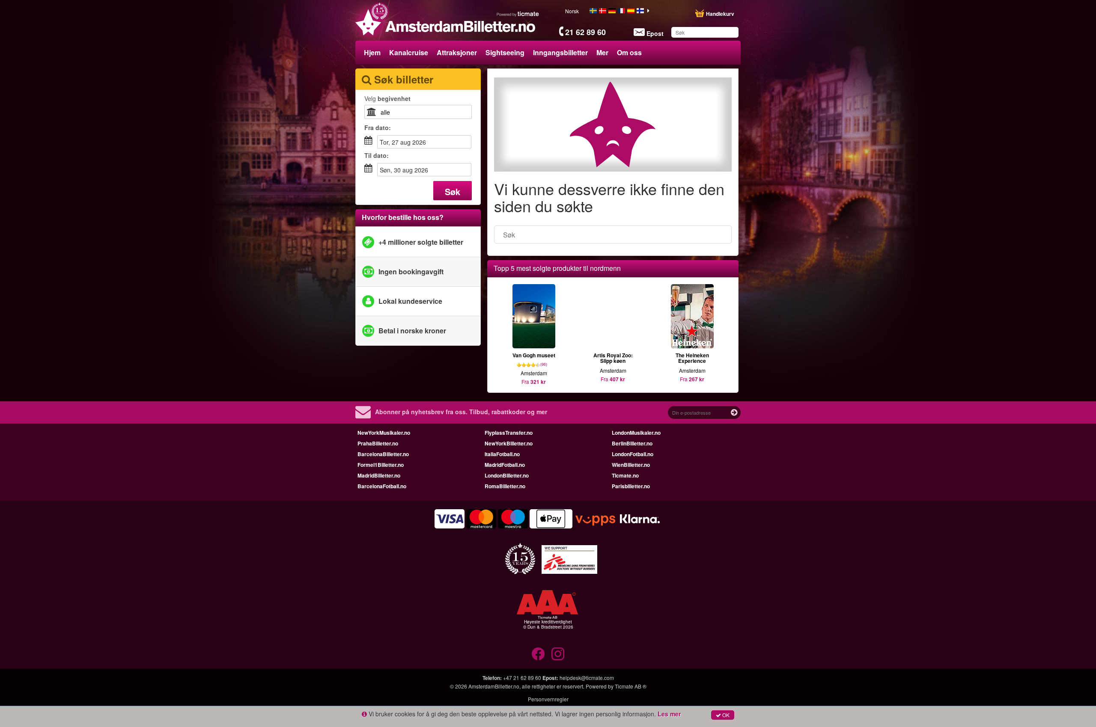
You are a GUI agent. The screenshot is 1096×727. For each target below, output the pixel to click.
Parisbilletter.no (631, 486)
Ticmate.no (625, 475)
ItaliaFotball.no (502, 454)
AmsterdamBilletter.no (493, 686)
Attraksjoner (457, 52)
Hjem (372, 52)
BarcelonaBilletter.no (383, 454)
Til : (376, 155)
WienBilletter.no (631, 465)
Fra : (377, 127)
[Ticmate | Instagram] (557, 653)
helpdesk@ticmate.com (587, 677)
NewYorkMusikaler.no (383, 432)
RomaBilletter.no (505, 486)
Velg (387, 98)
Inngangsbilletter (560, 52)
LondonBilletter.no (507, 475)
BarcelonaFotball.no (381, 486)
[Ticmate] (518, 14)
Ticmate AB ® (630, 686)
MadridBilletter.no (378, 475)
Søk (452, 191)
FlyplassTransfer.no (509, 432)
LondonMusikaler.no (636, 432)
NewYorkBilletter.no (509, 443)
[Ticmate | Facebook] (538, 653)
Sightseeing (504, 52)
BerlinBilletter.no (632, 443)
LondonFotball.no (632, 454)
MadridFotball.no (505, 465)
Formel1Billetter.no (380, 465)
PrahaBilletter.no (377, 443)
